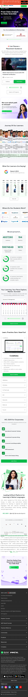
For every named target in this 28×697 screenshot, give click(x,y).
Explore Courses (14, 323)
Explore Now (14, 567)
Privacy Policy (14, 692)
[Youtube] (20, 687)
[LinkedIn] (9, 687)
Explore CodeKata (14, 374)
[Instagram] (6, 687)
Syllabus (8, 81)
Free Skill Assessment (7, 111)
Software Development (6, 600)
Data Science (4, 598)
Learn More (15, 461)
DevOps (3, 608)
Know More (19, 81)
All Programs (4, 613)
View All (14, 198)
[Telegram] (17, 687)
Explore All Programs (14, 92)
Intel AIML (3, 603)
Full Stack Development (6, 595)
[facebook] (2, 687)
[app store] (8, 676)
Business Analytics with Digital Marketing (11, 611)
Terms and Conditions (5, 692)
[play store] (20, 676)
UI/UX (2, 606)
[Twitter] (13, 687)
